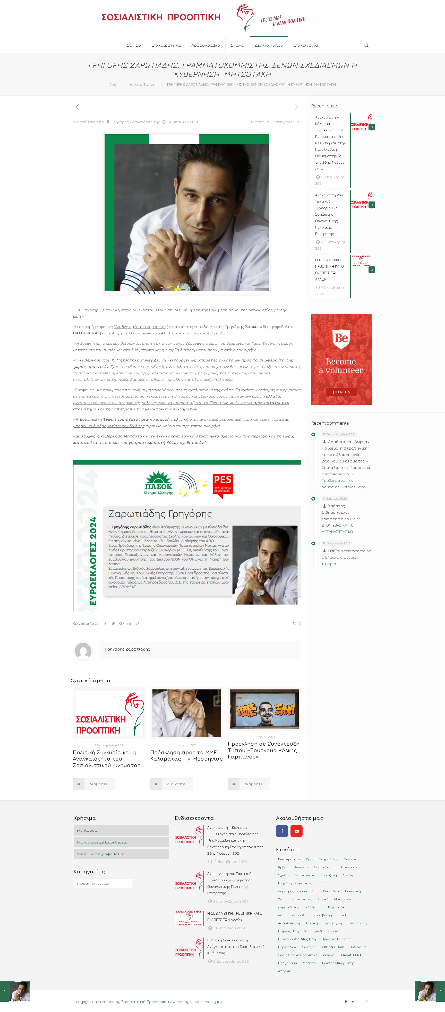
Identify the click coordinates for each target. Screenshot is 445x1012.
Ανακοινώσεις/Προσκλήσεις (101, 842)
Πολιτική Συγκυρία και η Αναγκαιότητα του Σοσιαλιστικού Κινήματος (106, 758)
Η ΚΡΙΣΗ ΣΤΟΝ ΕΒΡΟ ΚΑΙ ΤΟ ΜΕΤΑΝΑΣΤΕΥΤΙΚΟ (342, 525)
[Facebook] (282, 831)
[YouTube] (296, 831)
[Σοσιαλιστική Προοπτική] (222, 18)
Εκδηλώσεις (87, 830)
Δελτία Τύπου (143, 84)
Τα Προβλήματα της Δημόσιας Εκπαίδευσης (343, 480)
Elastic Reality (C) (206, 1001)
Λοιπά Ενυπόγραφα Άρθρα (100, 854)
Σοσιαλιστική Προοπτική (143, 1001)
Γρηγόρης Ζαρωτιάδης (132, 122)
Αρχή (113, 84)
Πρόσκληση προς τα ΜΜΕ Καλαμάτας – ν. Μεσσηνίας (186, 755)
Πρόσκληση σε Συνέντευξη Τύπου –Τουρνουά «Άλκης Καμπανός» (263, 750)
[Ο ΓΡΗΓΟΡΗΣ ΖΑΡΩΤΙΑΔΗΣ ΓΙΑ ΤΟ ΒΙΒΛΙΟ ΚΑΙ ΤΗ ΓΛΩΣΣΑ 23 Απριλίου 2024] (15, 991)
